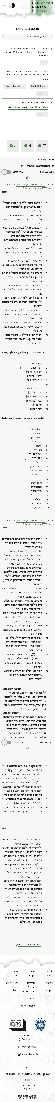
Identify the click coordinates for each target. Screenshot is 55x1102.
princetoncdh (29, 1054)
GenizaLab (27, 1039)
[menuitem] (48, 975)
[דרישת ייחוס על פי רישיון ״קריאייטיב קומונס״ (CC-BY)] (27, 1080)
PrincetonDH (29, 1047)
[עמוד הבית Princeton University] (27, 1097)
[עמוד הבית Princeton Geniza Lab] (38, 1024)
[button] (42, 8)
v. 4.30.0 (28, 1088)
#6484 (12, 52)
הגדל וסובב (18, 172)
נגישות (27, 1067)
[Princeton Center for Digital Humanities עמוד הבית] (17, 1025)
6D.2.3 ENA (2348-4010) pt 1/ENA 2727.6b (28, 107)
